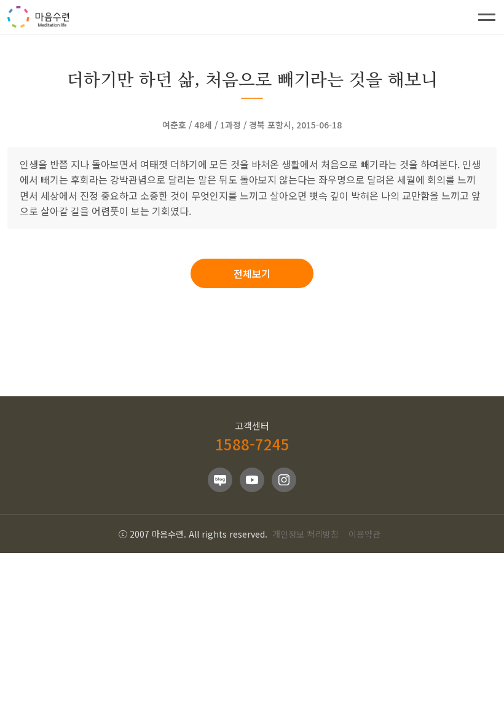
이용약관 (364, 534)
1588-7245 (252, 444)
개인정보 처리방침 (305, 534)
